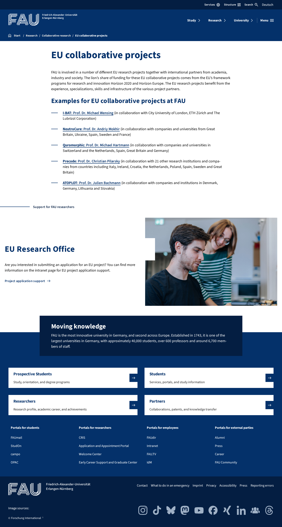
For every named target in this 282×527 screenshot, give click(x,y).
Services (209, 5)
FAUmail (16, 437)
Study (191, 20)
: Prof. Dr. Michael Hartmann (96, 145)
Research (215, 20)
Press (219, 446)
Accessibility (227, 485)
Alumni (220, 437)
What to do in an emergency (170, 485)
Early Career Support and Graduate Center (108, 462)
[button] (73, 377)
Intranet (152, 446)
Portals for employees (162, 427)
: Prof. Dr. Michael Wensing (88, 113)
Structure (230, 5)
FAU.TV (151, 454)
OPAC (14, 462)
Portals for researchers (95, 427)
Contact (142, 485)
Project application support (25, 281)
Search (248, 5)
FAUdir (151, 437)
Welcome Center (90, 454)
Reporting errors (262, 485)
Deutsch (267, 4)
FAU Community (226, 462)
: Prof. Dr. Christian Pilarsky (91, 161)
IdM (149, 462)
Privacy (211, 485)
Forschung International (26, 518)
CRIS (82, 437)
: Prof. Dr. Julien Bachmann (92, 183)
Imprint (198, 485)
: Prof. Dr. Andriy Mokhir (91, 129)
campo (15, 454)
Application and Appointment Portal (104, 446)
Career (219, 454)
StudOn (16, 446)
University (241, 20)
